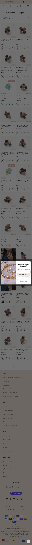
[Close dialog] (30, 261)
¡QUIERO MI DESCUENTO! (23, 274)
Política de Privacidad (22, 281)
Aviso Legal (26, 281)
